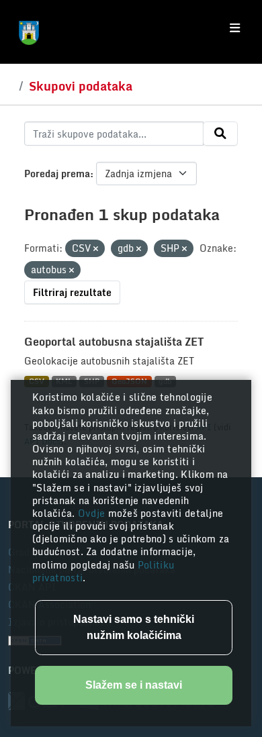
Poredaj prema (57, 173)
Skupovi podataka (80, 86)
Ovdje (93, 513)
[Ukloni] (95, 249)
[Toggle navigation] (235, 28)
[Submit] (220, 133)
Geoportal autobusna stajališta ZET (114, 341)
